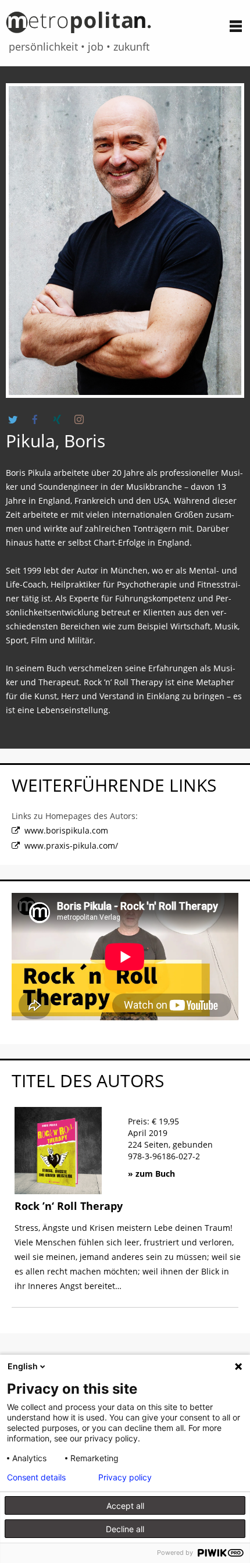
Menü (235, 26)
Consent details (36, 1477)
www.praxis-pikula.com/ (71, 845)
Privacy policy (125, 1477)
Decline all (125, 1529)
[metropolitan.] (78, 26)
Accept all (125, 1506)
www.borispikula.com (66, 830)
